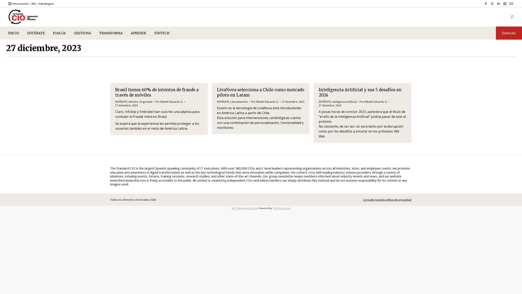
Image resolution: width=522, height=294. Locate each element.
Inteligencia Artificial (344, 102)
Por (169, 102)
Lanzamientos (239, 102)
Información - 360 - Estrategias (33, 4)
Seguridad (145, 102)
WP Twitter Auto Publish (245, 208)
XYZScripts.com (282, 208)
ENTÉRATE (121, 102)
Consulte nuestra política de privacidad (387, 200)
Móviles (133, 102)
